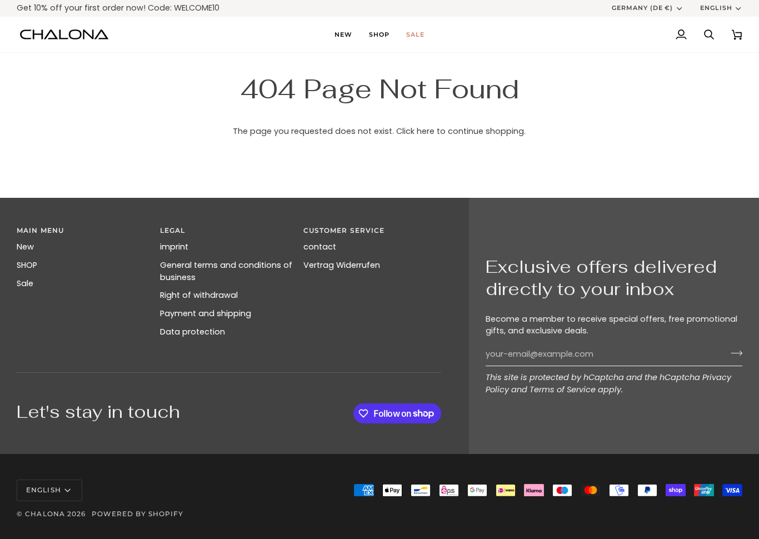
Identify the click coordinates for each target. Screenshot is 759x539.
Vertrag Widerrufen (341, 265)
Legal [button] (173, 230)
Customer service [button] (344, 230)
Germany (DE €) (642, 8)
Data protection (192, 331)
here (426, 131)
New (25, 246)
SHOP (27, 265)
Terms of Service (563, 389)
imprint (174, 246)
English (716, 8)
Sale (25, 283)
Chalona (45, 514)
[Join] (733, 353)
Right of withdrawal (199, 295)
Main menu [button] (40, 230)
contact (319, 246)
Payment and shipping (205, 313)
